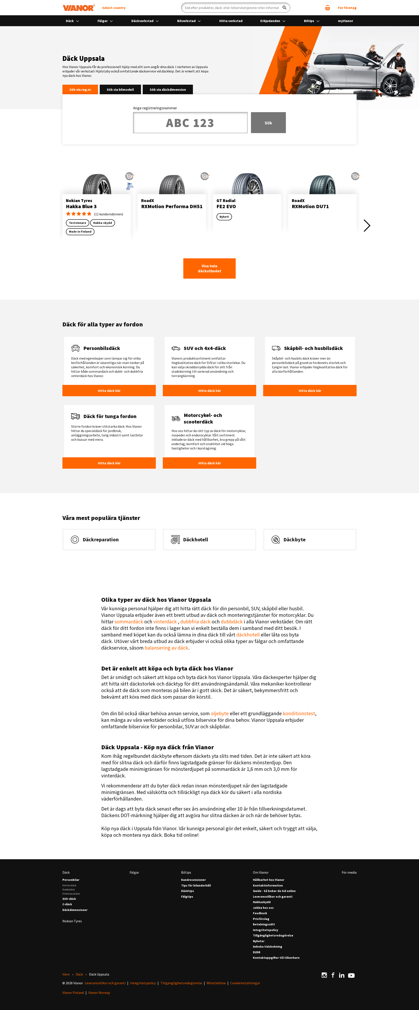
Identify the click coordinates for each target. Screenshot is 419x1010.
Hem (66, 974)
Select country (113, 7)
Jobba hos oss (263, 908)
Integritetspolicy (265, 930)
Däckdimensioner (75, 910)
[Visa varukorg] (327, 7)
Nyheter (258, 941)
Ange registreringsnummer (155, 108)
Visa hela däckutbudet (209, 268)
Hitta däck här (109, 390)
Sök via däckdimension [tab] (168, 89)
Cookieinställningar (245, 983)
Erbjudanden (270, 21)
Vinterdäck (69, 885)
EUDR (256, 952)
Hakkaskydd (262, 902)
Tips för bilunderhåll (196, 885)
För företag (347, 7)
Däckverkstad (142, 21)
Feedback (260, 913)
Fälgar (103, 21)
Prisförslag (261, 919)
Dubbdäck (68, 889)
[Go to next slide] (367, 225)
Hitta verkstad (230, 21)
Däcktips (187, 891)
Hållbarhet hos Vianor (268, 880)
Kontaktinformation (268, 885)
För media (349, 872)
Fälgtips (187, 897)
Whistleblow (216, 983)
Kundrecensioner (193, 880)
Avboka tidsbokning (267, 946)
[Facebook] (333, 975)
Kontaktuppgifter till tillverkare (276, 958)
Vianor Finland (73, 992)
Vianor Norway (99, 992)
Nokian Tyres (72, 921)
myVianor (345, 21)
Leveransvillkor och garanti (272, 897)
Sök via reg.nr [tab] (80, 89)
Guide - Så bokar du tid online (274, 891)
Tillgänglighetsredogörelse (273, 935)
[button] (129, 176)
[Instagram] (324, 975)
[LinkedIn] (341, 975)
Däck (70, 21)
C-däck (67, 904)
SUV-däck (69, 899)
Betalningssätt (264, 924)
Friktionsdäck (71, 893)
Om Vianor (261, 872)
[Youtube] (351, 975)
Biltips (309, 21)
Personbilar (70, 880)
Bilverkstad (186, 21)
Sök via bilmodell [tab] (120, 89)
